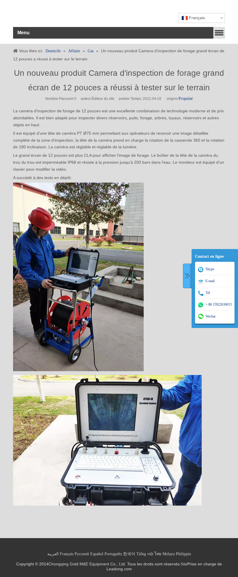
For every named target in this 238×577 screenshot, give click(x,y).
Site (184, 564)
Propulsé (185, 98)
